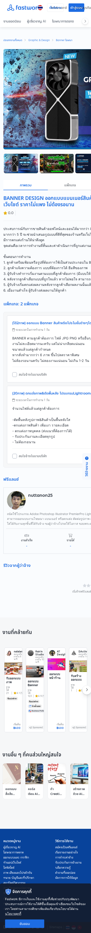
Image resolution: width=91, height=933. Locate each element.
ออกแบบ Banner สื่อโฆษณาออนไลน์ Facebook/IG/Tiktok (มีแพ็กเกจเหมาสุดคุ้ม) (35, 696)
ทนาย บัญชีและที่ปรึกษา (18, 877)
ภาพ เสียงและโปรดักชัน (17, 872)
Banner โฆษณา (64, 40)
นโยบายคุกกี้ (13, 913)
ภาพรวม (26, 185)
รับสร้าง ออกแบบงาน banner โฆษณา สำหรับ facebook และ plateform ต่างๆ (78, 692)
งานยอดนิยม (12, 21)
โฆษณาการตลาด (63, 21)
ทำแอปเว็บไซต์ (12, 862)
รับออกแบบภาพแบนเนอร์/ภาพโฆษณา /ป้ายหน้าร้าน (13, 689)
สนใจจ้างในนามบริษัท (33, 374)
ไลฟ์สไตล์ (8, 867)
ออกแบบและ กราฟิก (16, 857)
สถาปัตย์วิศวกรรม (14, 883)
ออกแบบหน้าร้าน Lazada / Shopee (55, 679)
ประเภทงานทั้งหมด (12, 40)
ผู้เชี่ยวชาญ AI (36, 21)
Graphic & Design (39, 40)
